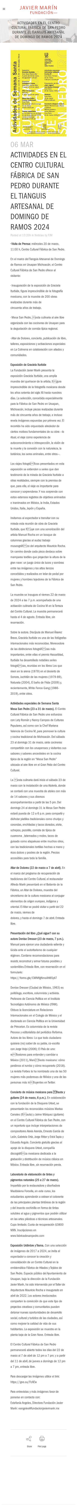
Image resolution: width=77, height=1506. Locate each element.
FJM (50, 235)
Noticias (39, 235)
